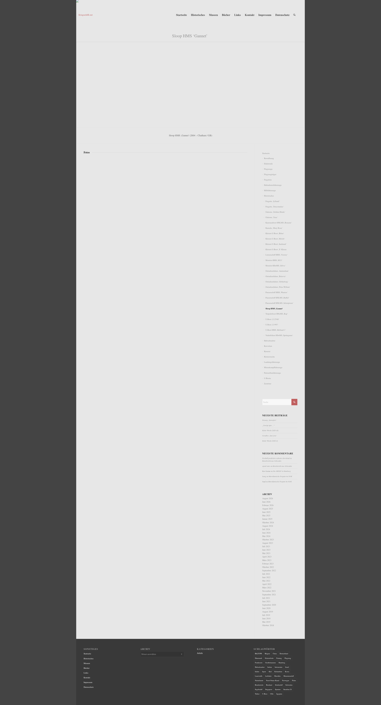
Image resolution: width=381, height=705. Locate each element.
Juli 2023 (266, 546)
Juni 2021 (266, 601)
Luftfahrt (268, 676)
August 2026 (267, 498)
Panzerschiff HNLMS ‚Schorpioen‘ (279, 303)
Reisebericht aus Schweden (271, 461)
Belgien (267, 653)
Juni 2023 (266, 549)
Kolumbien (278, 671)
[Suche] (294, 15)
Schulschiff (279, 685)
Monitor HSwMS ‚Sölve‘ (275, 265)
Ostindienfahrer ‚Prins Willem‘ (278, 287)
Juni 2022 (266, 577)
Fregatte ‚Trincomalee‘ (275, 206)
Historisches (269, 195)
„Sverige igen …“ (268, 425)
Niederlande (259, 680)
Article (200, 653)
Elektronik (268, 163)
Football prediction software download (276, 458)
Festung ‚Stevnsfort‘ (269, 420)
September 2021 (269, 594)
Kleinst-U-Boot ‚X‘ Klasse (276, 249)
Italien (257, 671)
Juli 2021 (266, 598)
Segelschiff (258, 689)
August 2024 (267, 525)
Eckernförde (269, 658)
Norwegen (285, 680)
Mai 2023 (266, 553)
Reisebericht (259, 685)
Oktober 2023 (268, 539)
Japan (264, 671)
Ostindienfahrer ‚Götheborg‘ (277, 281)
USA (271, 694)
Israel (287, 667)
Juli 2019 (266, 615)
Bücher (86, 668)
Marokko (277, 676)
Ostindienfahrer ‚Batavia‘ (276, 276)
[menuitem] (181, 15)
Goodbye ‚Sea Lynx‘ (269, 435)
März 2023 (266, 560)
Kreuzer (267, 351)
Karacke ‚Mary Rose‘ (274, 228)
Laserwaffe (258, 676)
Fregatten (268, 179)
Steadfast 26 (287, 689)
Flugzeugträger (270, 174)
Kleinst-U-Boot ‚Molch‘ (275, 238)
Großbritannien (270, 662)
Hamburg (282, 662)
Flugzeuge (268, 169)
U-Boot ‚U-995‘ (272, 324)
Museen (87, 663)
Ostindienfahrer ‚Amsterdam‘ (277, 271)
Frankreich (258, 662)
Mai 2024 (266, 536)
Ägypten (279, 694)
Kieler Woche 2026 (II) (270, 430)
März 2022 (266, 587)
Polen (294, 680)
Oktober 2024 (268, 522)
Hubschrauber (269, 340)
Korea (287, 671)
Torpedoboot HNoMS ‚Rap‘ (277, 313)
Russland (269, 685)
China (275, 653)
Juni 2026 (266, 501)
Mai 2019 (266, 621)
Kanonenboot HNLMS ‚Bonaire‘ (279, 222)
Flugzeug (288, 658)
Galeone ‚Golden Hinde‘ (275, 212)
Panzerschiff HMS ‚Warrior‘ (277, 292)
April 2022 (266, 584)
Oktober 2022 (268, 567)
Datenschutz (89, 687)
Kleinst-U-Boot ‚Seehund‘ (276, 244)
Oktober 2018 (268, 625)
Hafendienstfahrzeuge (273, 185)
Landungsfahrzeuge (272, 362)
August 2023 (267, 543)
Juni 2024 (266, 532)
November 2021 (269, 591)
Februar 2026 (268, 505)
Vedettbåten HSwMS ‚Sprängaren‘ (279, 335)
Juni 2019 (266, 618)
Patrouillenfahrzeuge (272, 373)
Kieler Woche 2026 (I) (270, 441)
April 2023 (266, 556)
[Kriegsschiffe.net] (110, 15)
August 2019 (267, 611)
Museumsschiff (289, 676)
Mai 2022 (266, 580)
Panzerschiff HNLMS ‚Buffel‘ (277, 297)
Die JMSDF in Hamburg (282, 471)
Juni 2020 (266, 608)
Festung (279, 658)
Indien (269, 667)
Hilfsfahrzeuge (270, 190)
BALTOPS (258, 653)
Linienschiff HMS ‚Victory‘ (277, 254)
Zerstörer (267, 383)
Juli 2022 (266, 573)
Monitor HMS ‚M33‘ (274, 260)
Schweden (288, 685)
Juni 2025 (266, 512)
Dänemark (258, 658)
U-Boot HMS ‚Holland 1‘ (276, 330)
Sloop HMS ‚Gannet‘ (274, 308)
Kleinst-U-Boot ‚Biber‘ (275, 233)
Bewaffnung (269, 158)
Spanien (278, 689)
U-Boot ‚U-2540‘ (272, 319)
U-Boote (267, 378)
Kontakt (87, 677)
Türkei (257, 694)
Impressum (88, 682)
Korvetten (268, 346)
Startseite (266, 153)
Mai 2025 (266, 515)
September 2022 (269, 570)
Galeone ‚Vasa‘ (272, 217)
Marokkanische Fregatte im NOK (280, 476)
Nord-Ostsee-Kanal (272, 680)
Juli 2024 (266, 529)
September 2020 (269, 604)
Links (86, 672)
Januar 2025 (267, 518)
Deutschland (284, 653)
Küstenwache (269, 356)
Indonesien (278, 667)
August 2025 (267, 508)
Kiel (270, 671)
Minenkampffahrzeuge (273, 367)
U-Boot (264, 694)
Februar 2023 (268, 563)
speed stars (266, 466)
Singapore (268, 689)
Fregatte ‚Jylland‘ (273, 201)
